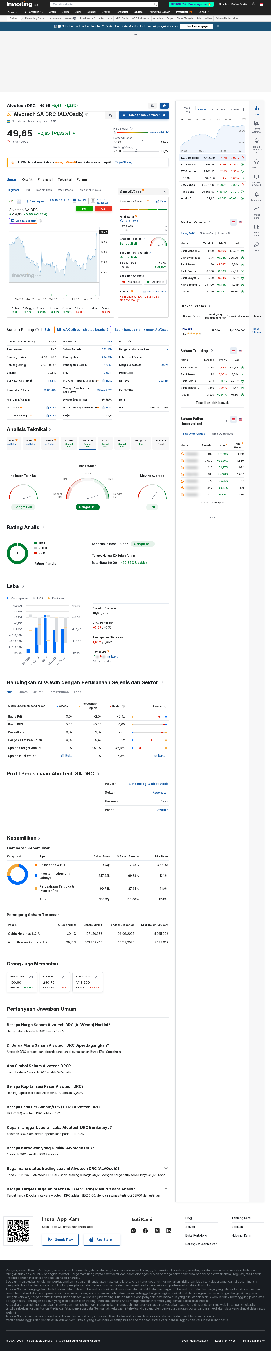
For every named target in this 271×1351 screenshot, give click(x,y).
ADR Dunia (122, 18)
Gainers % (206, 233)
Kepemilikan (44, 190)
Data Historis (65, 190)
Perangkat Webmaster (201, 1244)
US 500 (185, 178)
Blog (188, 1218)
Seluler (190, 1226)
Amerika (158, 18)
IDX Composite (190, 157)
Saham (14, 18)
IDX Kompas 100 (191, 164)
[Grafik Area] (19, 201)
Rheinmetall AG (85, 976)
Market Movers (193, 222)
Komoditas (219, 109)
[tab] (12, 443)
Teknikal (65, 179)
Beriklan (237, 1226)
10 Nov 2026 (104, 390)
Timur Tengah (185, 18)
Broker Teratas (193, 306)
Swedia (163, 810)
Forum (82, 179)
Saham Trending (194, 351)
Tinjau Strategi (124, 162)
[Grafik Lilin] (11, 201)
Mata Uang (187, 109)
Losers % (224, 233)
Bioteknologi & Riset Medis (149, 784)
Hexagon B (17, 976)
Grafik (27, 179)
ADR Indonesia (141, 18)
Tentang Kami (241, 1218)
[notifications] (253, 4)
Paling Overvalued (222, 433)
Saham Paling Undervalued (192, 421)
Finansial (45, 179)
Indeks (202, 109)
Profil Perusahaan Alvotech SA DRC (50, 774)
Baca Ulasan (256, 330)
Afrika (208, 18)
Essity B (48, 976)
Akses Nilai (157, 132)
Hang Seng (187, 191)
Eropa (169, 18)
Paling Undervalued (193, 433)
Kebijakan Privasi (225, 1340)
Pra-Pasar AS (87, 18)
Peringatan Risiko (254, 1340)
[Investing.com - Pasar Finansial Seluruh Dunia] (23, 4)
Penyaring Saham (159, 12)
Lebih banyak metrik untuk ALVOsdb (142, 329)
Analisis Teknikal (27, 429)
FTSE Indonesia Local (194, 171)
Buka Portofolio (196, 1235)
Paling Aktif (188, 233)
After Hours (105, 18)
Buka (68, 755)
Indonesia (55, 18)
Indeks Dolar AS (191, 198)
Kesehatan (160, 792)
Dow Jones (188, 184)
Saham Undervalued (227, 18)
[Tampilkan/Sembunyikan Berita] (93, 200)
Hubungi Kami (241, 1235)
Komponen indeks (89, 190)
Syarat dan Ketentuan (195, 1340)
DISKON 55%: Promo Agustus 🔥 (191, 4)
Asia (199, 18)
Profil (28, 190)
